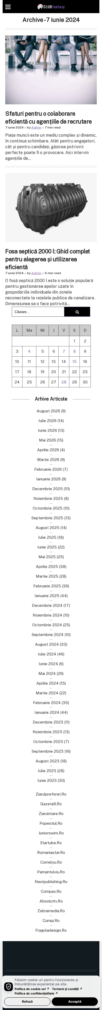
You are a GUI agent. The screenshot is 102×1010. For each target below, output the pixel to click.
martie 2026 (48, 459)
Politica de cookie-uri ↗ (32, 989)
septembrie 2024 (48, 634)
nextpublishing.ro (51, 881)
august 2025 (47, 527)
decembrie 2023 (48, 722)
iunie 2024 (48, 664)
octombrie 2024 (47, 625)
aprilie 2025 (47, 566)
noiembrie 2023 (47, 732)
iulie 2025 (47, 537)
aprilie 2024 (47, 683)
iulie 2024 (47, 654)
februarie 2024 (47, 702)
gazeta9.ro (51, 804)
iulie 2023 (47, 770)
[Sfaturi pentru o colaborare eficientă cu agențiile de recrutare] (51, 69)
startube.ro (51, 842)
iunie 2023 (47, 780)
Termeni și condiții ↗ (67, 989)
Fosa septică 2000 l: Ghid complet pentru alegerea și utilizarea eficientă (47, 259)
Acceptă (74, 1001)
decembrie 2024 (47, 605)
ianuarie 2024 (47, 712)
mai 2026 (47, 440)
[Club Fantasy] (51, 6)
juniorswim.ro (51, 833)
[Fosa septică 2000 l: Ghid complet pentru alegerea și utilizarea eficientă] (51, 207)
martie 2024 (47, 693)
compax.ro (51, 891)
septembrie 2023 (48, 751)
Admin (36, 127)
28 (63, 382)
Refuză (27, 1001)
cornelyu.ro (51, 862)
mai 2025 (47, 557)
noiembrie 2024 (47, 615)
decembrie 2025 (47, 488)
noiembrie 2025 (48, 498)
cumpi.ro (51, 920)
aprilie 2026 (48, 450)
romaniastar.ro (51, 852)
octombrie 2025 (48, 508)
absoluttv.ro (51, 901)
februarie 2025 (47, 586)
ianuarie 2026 (48, 479)
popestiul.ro (51, 823)
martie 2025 (47, 576)
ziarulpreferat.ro (51, 794)
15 (74, 361)
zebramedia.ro (51, 911)
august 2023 (47, 761)
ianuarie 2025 (47, 595)
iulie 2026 (47, 420)
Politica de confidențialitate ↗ (36, 993)
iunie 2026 (47, 430)
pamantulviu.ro (51, 872)
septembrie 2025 (47, 518)
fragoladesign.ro (51, 930)
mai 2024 (47, 673)
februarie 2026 (48, 469)
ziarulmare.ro (51, 813)
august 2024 (47, 644)
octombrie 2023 (48, 741)
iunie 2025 (47, 547)
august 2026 (48, 411)
